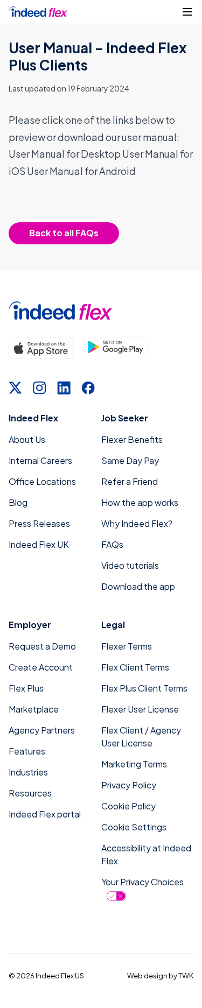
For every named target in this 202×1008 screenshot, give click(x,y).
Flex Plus (26, 688)
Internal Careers (40, 460)
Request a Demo (42, 646)
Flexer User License (140, 709)
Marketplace (34, 709)
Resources (30, 793)
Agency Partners (42, 730)
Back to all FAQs (64, 232)
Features (27, 751)
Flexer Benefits (132, 439)
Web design (147, 975)
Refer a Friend (129, 481)
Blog (18, 502)
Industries (28, 772)
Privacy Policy (128, 785)
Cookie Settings (133, 827)
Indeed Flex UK (39, 544)
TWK (185, 975)
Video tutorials (130, 565)
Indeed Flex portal (45, 814)
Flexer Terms (126, 646)
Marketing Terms (134, 764)
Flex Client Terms (135, 667)
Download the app (138, 586)
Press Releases (39, 523)
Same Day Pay (130, 460)
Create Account (41, 667)
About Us (27, 439)
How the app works (139, 502)
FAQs (112, 544)
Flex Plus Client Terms (144, 688)
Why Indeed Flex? (136, 523)
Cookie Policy (128, 806)
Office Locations (42, 481)
